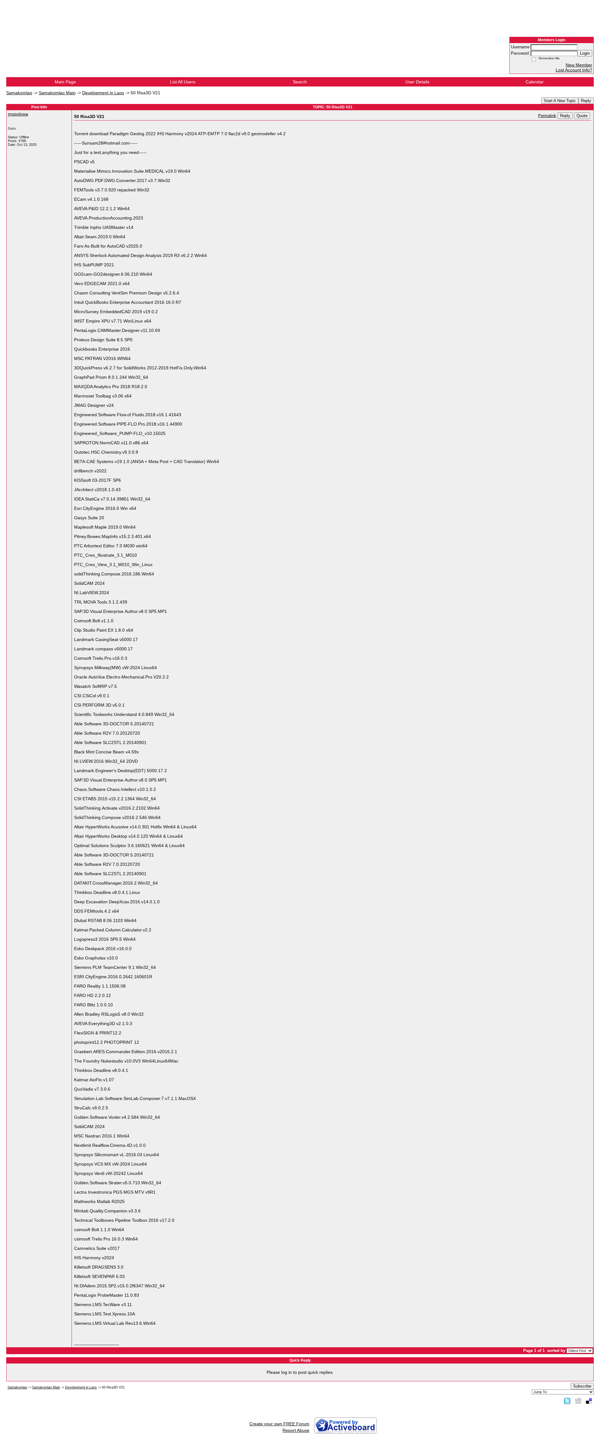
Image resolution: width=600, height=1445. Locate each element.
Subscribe (582, 1386)
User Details (417, 81)
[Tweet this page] (567, 1400)
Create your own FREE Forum (279, 1423)
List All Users (182, 81)
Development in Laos (103, 92)
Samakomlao (19, 92)
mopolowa (18, 113)
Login (585, 53)
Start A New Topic (560, 100)
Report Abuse (295, 1430)
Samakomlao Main (57, 92)
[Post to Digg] (578, 1400)
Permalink (547, 116)
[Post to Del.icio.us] (589, 1400)
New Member (579, 64)
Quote (582, 115)
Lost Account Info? (574, 69)
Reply (586, 100)
